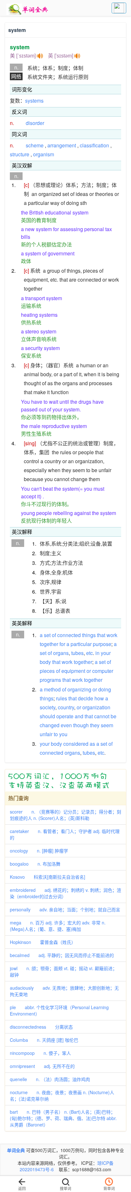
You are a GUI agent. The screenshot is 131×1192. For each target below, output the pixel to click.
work (112, 635)
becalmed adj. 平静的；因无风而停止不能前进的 (62, 955)
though (81, 725)
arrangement (61, 145)
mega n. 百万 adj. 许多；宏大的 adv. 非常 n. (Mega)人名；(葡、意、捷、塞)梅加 (58, 925)
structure (19, 154)
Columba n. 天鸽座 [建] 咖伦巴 (44, 1040)
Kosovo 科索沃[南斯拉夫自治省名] (47, 877)
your (106, 653)
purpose (102, 644)
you (63, 734)
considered (75, 743)
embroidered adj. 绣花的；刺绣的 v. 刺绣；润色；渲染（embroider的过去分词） (65, 893)
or (88, 670)
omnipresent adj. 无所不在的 (42, 1066)
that (101, 635)
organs (61, 653)
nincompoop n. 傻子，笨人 (40, 1053)
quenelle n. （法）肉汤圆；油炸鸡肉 (50, 1079)
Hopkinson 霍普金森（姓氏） (43, 942)
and (79, 716)
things (89, 635)
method (52, 689)
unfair (46, 734)
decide (85, 698)
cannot (101, 716)
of (54, 635)
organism (43, 154)
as (92, 743)
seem (107, 725)
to (56, 734)
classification (94, 145)
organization (96, 707)
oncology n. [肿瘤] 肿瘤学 (39, 850)
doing (104, 689)
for (62, 644)
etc (89, 653)
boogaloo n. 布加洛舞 (35, 864)
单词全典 (16, 1150)
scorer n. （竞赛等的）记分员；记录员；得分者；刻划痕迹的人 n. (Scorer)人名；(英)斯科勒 (65, 814)
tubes (77, 653)
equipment (73, 670)
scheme (35, 145)
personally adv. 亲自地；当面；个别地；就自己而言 (65, 909)
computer (102, 670)
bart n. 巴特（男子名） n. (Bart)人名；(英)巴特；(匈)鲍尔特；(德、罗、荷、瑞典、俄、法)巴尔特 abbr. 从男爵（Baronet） (63, 1118)
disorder (35, 123)
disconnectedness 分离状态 (41, 1027)
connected (69, 635)
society (47, 707)
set (47, 635)
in (97, 653)
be (113, 716)
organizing (79, 689)
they (95, 725)
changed (49, 725)
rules (61, 698)
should (47, 716)
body (45, 662)
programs (50, 679)
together (49, 644)
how (99, 698)
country (66, 707)
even (66, 725)
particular (81, 644)
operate (64, 716)
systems (34, 100)
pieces (47, 670)
